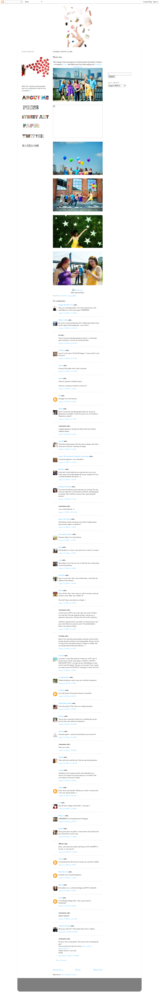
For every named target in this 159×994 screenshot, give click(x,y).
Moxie (61, 590)
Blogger (90, 988)
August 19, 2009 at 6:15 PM (67, 649)
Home (78, 969)
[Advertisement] (120, 103)
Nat (60, 802)
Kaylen (61, 828)
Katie (60, 898)
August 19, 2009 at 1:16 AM (67, 389)
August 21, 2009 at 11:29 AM (68, 852)
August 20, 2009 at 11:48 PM (68, 837)
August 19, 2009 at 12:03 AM (68, 343)
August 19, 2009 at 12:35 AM (68, 371)
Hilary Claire (63, 320)
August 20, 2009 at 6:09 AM (67, 780)
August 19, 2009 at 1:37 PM (67, 540)
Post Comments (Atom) (68, 974)
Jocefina (61, 655)
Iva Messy (62, 350)
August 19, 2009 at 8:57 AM (67, 499)
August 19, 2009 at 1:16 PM (67, 527)
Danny (61, 409)
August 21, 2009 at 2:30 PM (67, 865)
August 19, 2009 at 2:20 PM (67, 568)
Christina (62, 575)
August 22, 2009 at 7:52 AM (67, 878)
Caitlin (61, 757)
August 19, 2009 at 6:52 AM (67, 449)
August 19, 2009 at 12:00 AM (68, 328)
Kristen (61, 731)
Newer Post (58, 969)
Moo (30, 90)
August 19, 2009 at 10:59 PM (68, 737)
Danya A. (62, 815)
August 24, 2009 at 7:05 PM (67, 891)
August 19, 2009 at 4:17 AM (67, 419)
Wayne (61, 859)
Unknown (62, 690)
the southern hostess (65, 534)
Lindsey (61, 716)
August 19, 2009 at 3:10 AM (67, 402)
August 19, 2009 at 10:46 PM (68, 724)
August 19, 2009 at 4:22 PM (67, 603)
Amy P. (61, 441)
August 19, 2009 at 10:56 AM (68, 512)
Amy (60, 560)
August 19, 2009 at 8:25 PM (67, 683)
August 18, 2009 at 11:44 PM (68, 313)
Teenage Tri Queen (65, 486)
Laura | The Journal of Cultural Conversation (74, 456)
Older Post (97, 969)
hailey (61, 378)
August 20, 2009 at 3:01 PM (67, 822)
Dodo (60, 547)
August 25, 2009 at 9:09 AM (67, 906)
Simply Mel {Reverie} (66, 305)
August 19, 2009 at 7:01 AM (67, 462)
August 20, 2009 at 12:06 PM (68, 809)
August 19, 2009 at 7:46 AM (67, 479)
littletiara (62, 469)
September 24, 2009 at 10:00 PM (69, 956)
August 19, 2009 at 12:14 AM (68, 358)
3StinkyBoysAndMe (65, 703)
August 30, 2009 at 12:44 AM (68, 919)
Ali (60, 395)
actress (65, 64)
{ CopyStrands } (64, 677)
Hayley (61, 885)
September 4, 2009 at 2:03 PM (68, 932)
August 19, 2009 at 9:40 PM (67, 696)
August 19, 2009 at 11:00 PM (68, 750)
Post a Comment (61, 960)
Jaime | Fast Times (65, 519)
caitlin (61, 787)
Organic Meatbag (64, 926)
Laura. (61, 365)
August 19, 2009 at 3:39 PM (67, 583)
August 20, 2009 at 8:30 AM (67, 796)
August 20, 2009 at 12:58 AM (68, 763)
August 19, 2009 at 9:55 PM (67, 709)
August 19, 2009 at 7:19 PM (67, 670)
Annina (61, 770)
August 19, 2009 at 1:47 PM (67, 553)
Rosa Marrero (63, 872)
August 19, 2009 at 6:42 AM (67, 434)
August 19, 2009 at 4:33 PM (67, 629)
